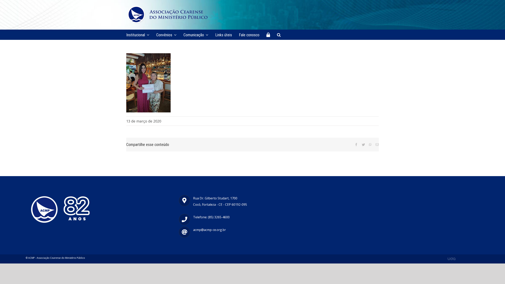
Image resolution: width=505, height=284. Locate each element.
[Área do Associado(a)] (268, 35)
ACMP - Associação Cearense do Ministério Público (56, 258)
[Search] (279, 35)
